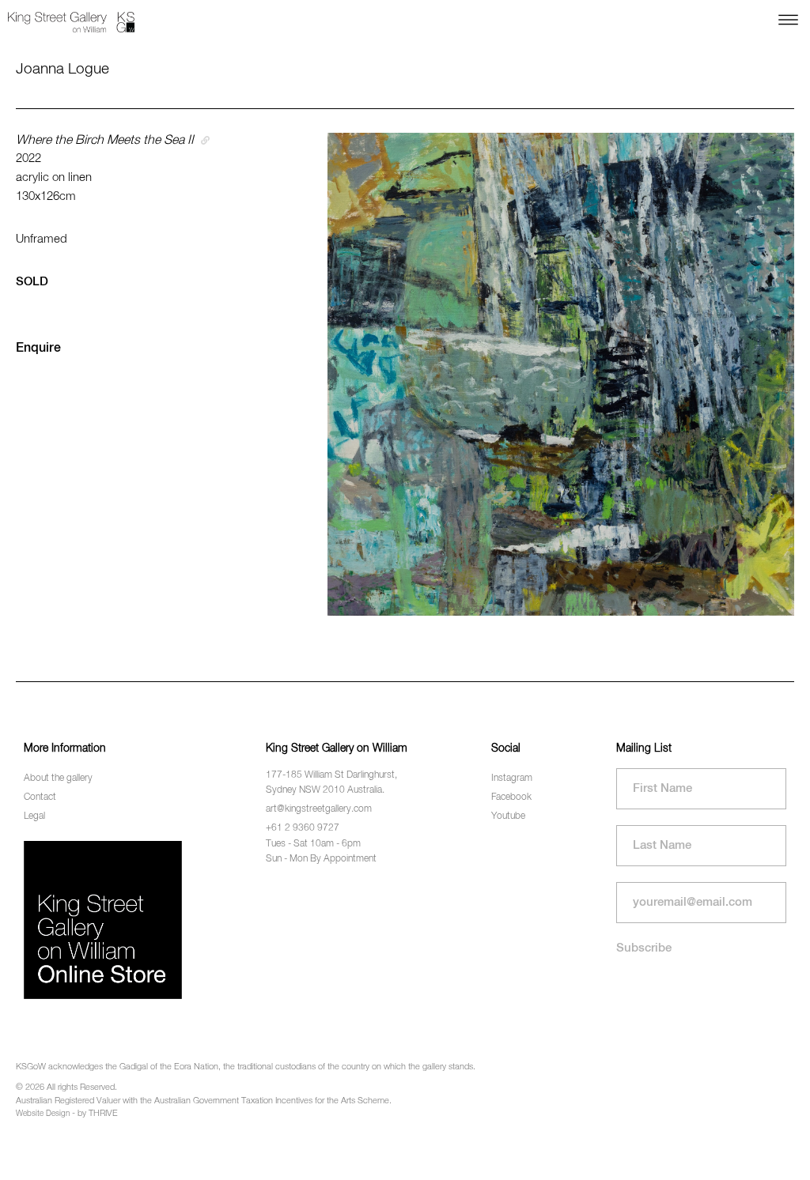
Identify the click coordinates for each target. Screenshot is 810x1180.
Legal (34, 816)
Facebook (511, 797)
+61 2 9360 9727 (302, 828)
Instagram (511, 778)
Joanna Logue (62, 69)
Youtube (508, 816)
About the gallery (58, 778)
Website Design (43, 1114)
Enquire (38, 348)
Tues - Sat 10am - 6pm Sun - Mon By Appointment (321, 851)
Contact (40, 797)
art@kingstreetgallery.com (319, 809)
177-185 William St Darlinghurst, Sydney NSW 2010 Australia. (331, 783)
